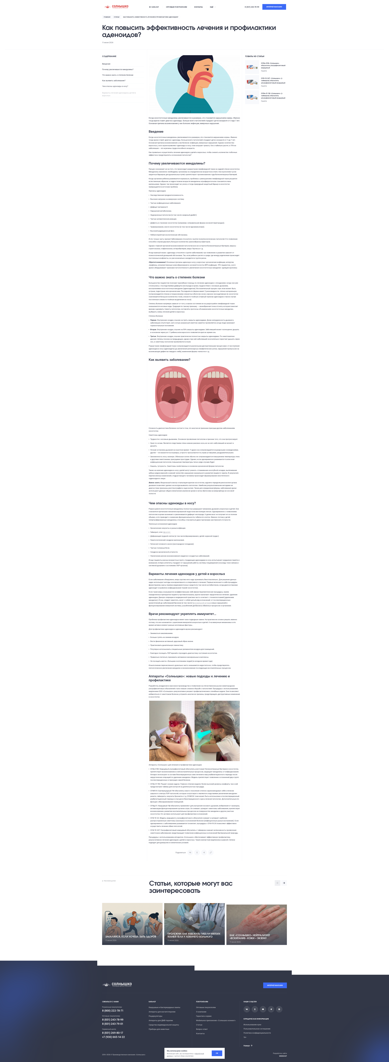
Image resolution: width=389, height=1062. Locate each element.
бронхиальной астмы (201, 603)
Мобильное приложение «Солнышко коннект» (216, 1020)
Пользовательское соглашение (257, 1029)
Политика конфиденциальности (257, 1033)
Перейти (264, 71)
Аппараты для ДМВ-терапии (161, 1020)
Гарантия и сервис (204, 1016)
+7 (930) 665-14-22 (113, 1037)
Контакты (200, 1033)
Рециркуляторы (155, 1016)
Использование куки (252, 1025)
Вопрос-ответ (202, 1029)
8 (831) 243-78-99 (252, 7)
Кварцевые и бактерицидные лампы (164, 1007)
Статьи (116, 17)
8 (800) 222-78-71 (112, 1010)
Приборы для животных (159, 1029)
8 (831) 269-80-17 (112, 1032)
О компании (201, 1012)
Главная (107, 17)
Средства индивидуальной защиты (164, 1025)
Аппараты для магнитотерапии (162, 1012)
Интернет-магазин (274, 7)
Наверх (247, 1046)
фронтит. (167, 532)
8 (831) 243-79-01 (112, 1023)
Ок (217, 1053)
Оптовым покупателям (206, 1007)
